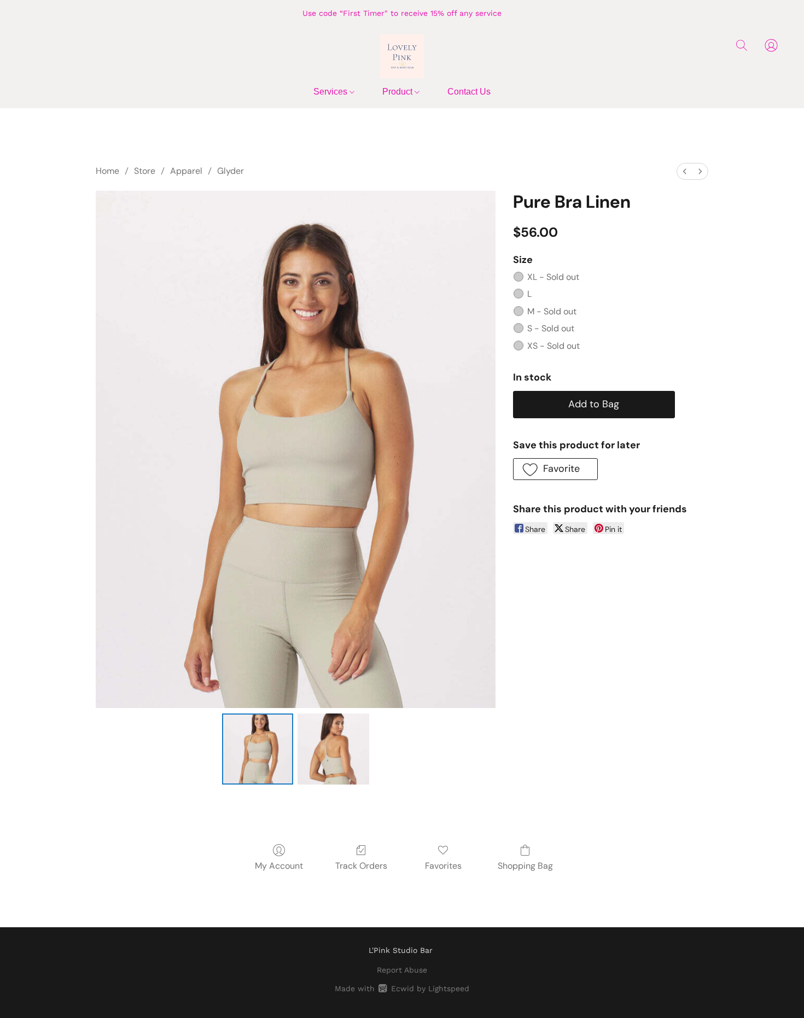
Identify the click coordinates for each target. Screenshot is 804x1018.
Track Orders (361, 865)
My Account (279, 865)
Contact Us (469, 91)
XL (553, 277)
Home (107, 171)
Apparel (186, 171)
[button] (402, 56)
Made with (402, 988)
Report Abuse (402, 970)
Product (398, 91)
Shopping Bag (525, 865)
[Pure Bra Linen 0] (257, 749)
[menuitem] (684, 171)
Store (144, 171)
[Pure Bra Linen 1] (333, 749)
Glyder (230, 171)
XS (553, 346)
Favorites (443, 865)
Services (331, 91)
